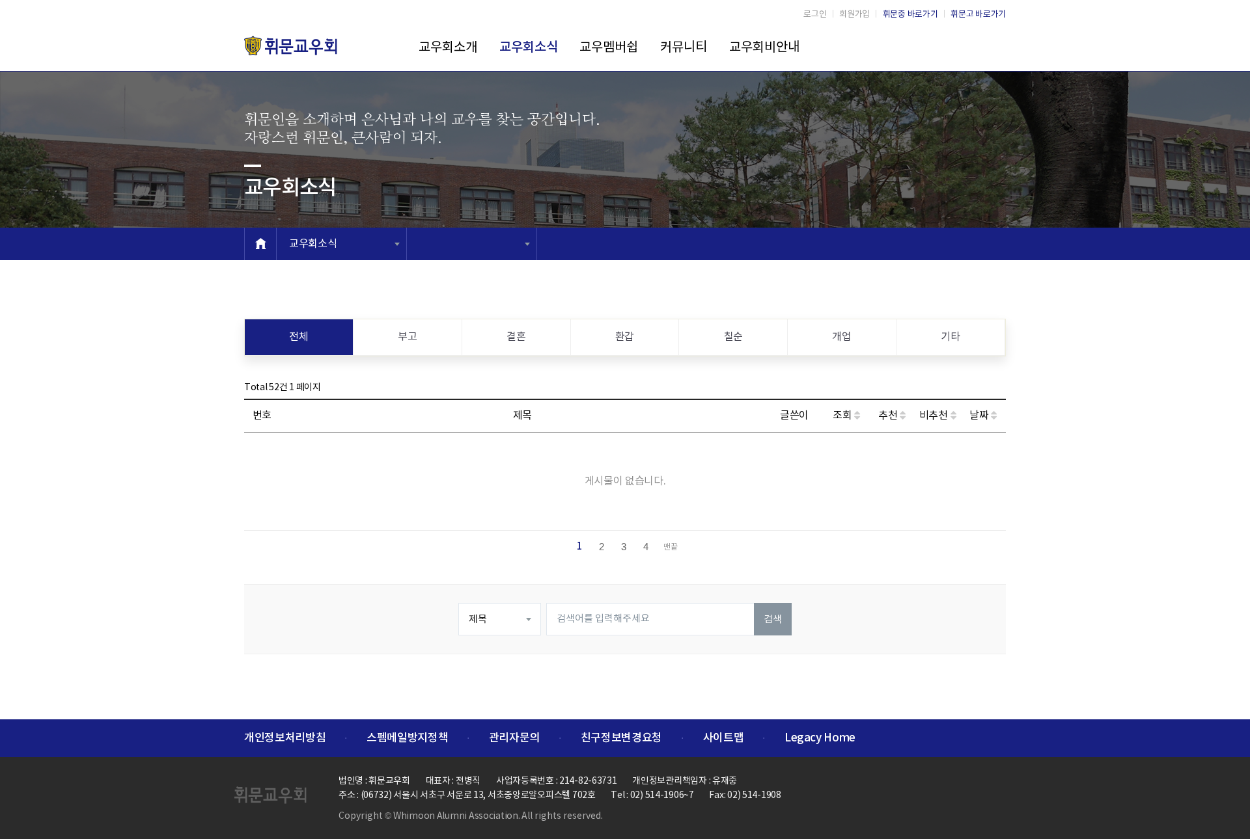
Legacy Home (820, 738)
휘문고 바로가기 (978, 15)
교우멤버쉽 (608, 47)
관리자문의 (514, 738)
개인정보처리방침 (285, 738)
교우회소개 (448, 47)
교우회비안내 (764, 47)
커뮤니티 (683, 47)
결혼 (516, 337)
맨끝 (670, 547)
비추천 (935, 415)
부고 (407, 337)
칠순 (733, 337)
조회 (843, 415)
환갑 (624, 337)
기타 (950, 337)
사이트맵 (723, 738)
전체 (298, 337)
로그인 (814, 15)
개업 (841, 337)
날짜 (980, 415)
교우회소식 (528, 47)
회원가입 (854, 15)
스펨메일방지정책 (407, 738)
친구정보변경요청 (621, 738)
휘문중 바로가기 (910, 15)
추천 (889, 415)
